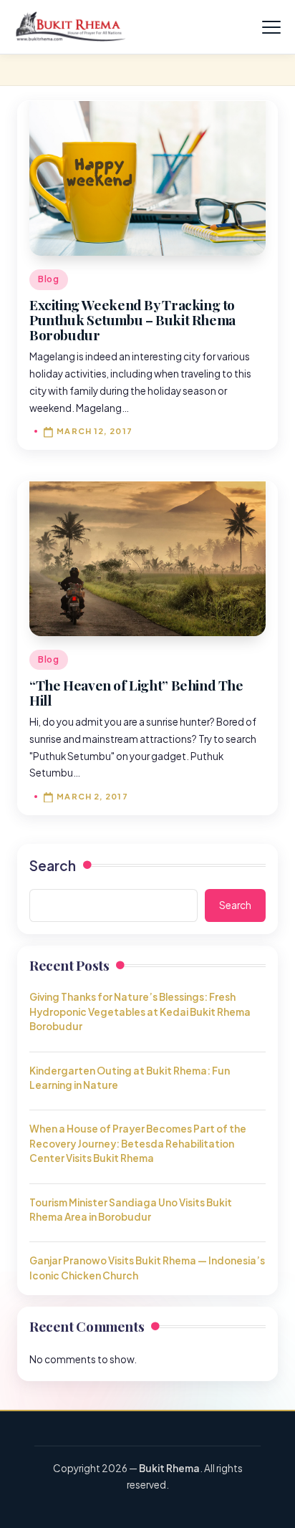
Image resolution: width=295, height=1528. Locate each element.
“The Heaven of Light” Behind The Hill (136, 692)
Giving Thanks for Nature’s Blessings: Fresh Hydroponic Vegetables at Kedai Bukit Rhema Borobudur (140, 1011)
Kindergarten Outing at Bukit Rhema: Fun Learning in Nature (129, 1078)
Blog (48, 279)
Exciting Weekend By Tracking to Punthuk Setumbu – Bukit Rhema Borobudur (132, 319)
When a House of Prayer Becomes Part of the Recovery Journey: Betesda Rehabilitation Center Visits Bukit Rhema (137, 1143)
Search (52, 865)
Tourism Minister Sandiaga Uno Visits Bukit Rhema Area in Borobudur (130, 1209)
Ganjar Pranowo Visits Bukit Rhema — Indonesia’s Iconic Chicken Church (147, 1267)
